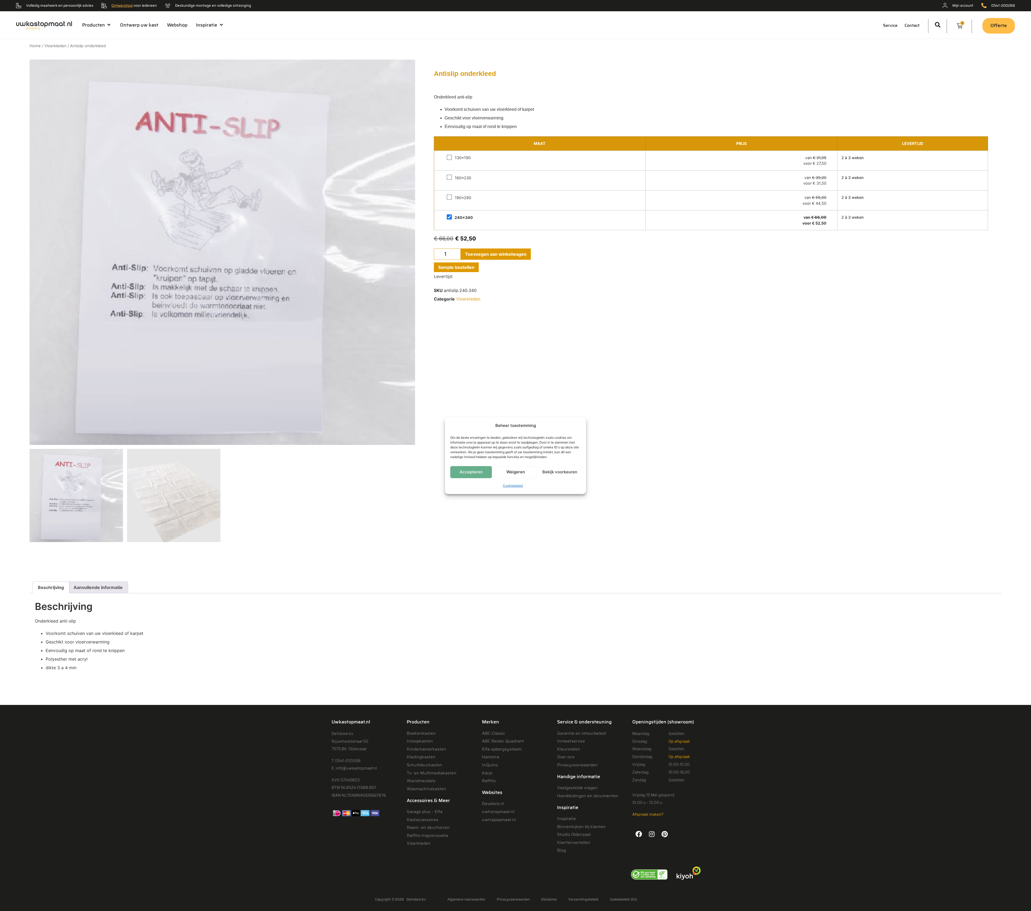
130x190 (463, 158)
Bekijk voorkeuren (559, 471)
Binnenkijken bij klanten (581, 826)
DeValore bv (416, 899)
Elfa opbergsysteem (502, 749)
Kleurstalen (568, 749)
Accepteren (471, 471)
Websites (492, 792)
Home (35, 45)
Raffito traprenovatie (427, 835)
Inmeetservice (571, 741)
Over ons (566, 756)
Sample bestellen (456, 267)
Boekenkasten (421, 733)
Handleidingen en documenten (587, 795)
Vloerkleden (55, 45)
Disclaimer (549, 899)
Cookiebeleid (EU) (623, 899)
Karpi (487, 773)
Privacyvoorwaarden (577, 765)
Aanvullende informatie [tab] (98, 587)
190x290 (463, 198)
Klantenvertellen (573, 842)
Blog (561, 850)
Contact (912, 25)
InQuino (490, 765)
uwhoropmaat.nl (498, 811)
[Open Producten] (108, 24)
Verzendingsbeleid (583, 899)
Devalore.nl (493, 803)
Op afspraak (679, 741)
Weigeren (515, 471)
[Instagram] (651, 834)
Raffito (489, 780)
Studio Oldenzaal (574, 834)
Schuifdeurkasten (424, 765)
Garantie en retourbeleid (581, 733)
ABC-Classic (493, 733)
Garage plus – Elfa (424, 811)
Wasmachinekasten (426, 788)
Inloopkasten (420, 741)
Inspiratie (566, 818)
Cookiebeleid (513, 486)
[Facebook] (638, 834)
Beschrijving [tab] (51, 587)
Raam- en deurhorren (428, 827)
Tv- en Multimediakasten (431, 773)
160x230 (463, 178)
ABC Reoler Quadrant (503, 741)
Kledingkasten (421, 756)
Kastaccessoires (422, 819)
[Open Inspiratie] (221, 24)
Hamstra (490, 756)
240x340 (464, 217)
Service (890, 25)
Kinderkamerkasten (426, 749)
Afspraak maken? (647, 814)
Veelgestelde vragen (577, 787)
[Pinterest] (664, 834)
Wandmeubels (421, 780)
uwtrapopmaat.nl (499, 819)
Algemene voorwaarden (466, 899)
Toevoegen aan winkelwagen (496, 254)
